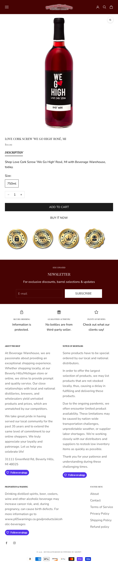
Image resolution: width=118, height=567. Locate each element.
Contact (95, 500)
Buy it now (59, 218)
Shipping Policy (101, 520)
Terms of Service (101, 507)
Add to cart (59, 207)
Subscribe (83, 294)
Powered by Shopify (72, 552)
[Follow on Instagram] (14, 542)
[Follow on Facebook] (6, 542)
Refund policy (99, 527)
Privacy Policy (99, 514)
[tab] (14, 153)
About (94, 494)
